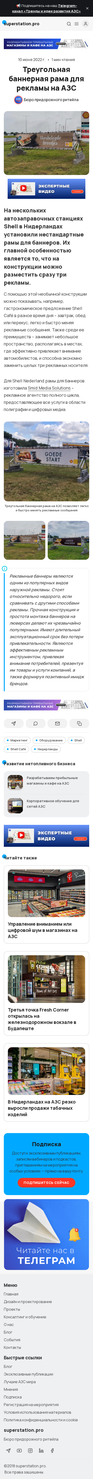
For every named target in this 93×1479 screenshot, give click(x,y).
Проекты (12, 1309)
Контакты (12, 1347)
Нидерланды (48, 749)
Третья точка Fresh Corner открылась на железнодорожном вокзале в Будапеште (42, 1019)
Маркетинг (19, 740)
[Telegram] (8, 1450)
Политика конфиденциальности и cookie (41, 1420)
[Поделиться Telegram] (14, 723)
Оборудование (51, 740)
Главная (11, 1294)
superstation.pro (31, 1466)
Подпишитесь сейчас (46, 1182)
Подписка (13, 1397)
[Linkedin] (41, 1450)
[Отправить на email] (57, 723)
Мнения (11, 1389)
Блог (8, 1332)
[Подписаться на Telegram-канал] (46, 1234)
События (12, 1339)
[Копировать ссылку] (79, 723)
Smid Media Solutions (49, 388)
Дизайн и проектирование (28, 1301)
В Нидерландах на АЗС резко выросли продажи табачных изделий (42, 1108)
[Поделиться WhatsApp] (36, 723)
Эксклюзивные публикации (28, 1374)
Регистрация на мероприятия (31, 1404)
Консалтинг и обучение (25, 1317)
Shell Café (18, 749)
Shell (78, 740)
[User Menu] (85, 23)
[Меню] (76, 23)
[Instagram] (30, 1450)
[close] (87, 8)
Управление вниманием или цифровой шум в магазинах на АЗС (43, 930)
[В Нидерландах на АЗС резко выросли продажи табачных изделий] (46, 1071)
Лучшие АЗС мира (20, 1381)
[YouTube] (19, 1450)
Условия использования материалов (37, 1412)
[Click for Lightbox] (46, 461)
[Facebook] (52, 1450)
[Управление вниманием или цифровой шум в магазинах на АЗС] (46, 893)
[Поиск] (68, 23)
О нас (9, 1324)
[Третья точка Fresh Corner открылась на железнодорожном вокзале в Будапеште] (46, 979)
